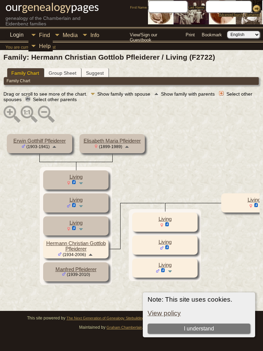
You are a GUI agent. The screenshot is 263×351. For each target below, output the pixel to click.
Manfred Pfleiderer (76, 269)
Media (70, 35)
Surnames (253, 15)
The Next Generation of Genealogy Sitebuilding (105, 318)
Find (44, 35)
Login (17, 35)
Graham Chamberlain (124, 327)
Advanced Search (231, 15)
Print (190, 34)
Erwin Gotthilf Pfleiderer (39, 141)
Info (94, 35)
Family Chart (25, 73)
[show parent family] (54, 146)
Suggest (95, 73)
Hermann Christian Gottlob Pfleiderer (76, 246)
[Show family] (81, 183)
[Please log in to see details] (74, 183)
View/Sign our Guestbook (143, 35)
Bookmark (212, 34)
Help (45, 46)
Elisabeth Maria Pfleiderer (112, 141)
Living (76, 177)
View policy (164, 313)
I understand (199, 328)
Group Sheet (62, 73)
